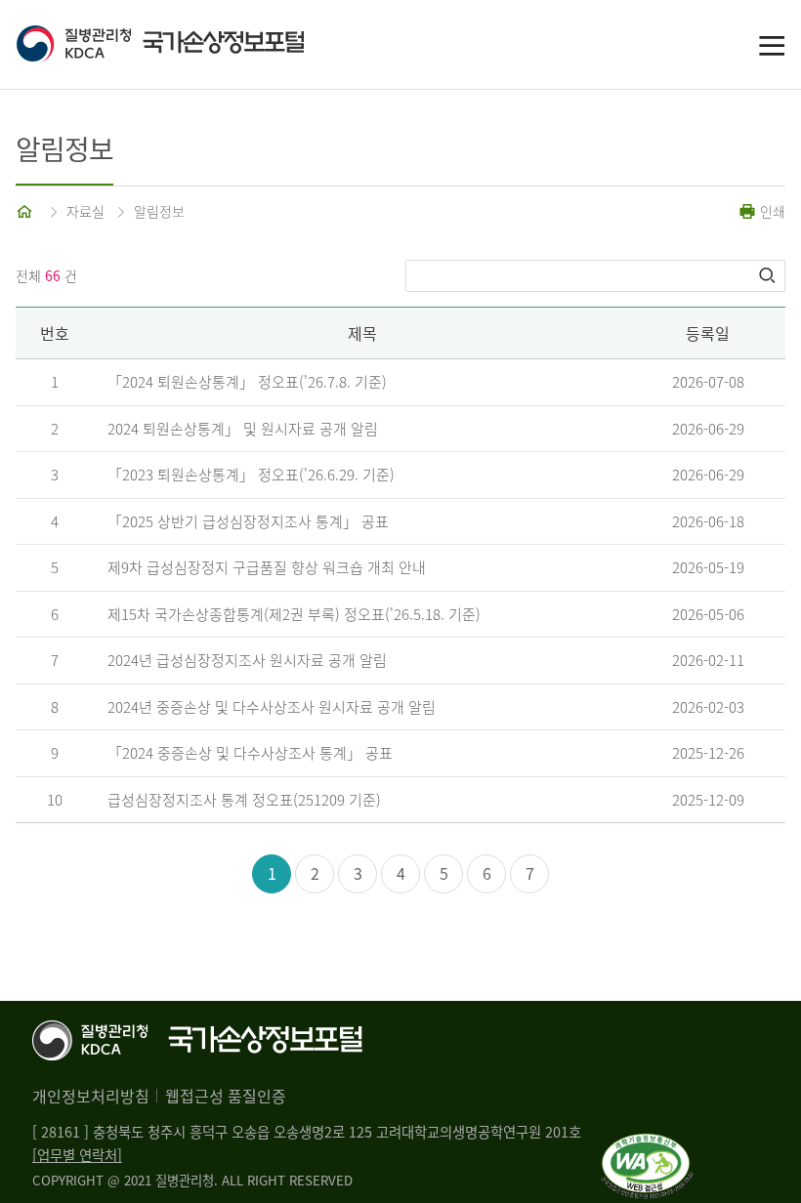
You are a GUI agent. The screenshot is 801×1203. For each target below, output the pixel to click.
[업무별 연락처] (77, 1155)
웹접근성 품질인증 (225, 1095)
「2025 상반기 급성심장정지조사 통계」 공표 (248, 521)
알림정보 (159, 211)
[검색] (768, 275)
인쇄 (770, 211)
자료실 (85, 211)
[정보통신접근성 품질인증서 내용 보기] (647, 1145)
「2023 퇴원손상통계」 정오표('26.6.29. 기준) (251, 474)
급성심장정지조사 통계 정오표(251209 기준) (244, 799)
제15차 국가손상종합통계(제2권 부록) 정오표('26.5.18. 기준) (294, 614)
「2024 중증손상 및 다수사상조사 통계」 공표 (250, 753)
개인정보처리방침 (90, 1095)
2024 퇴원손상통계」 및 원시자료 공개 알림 (242, 428)
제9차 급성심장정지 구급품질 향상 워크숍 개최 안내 (266, 567)
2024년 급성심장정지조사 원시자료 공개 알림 (247, 660)
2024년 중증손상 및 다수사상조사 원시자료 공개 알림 (271, 707)
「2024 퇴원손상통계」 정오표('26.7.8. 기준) (247, 382)
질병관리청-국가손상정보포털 (208, 45)
